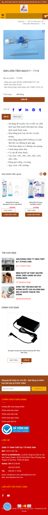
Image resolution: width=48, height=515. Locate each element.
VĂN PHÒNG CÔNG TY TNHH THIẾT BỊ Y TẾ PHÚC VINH (30, 260)
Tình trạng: (7, 94)
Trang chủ (22, 21)
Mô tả (6, 117)
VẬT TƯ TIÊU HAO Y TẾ (36, 21)
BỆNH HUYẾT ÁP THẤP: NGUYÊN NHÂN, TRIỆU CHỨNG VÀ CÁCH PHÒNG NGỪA (29, 275)
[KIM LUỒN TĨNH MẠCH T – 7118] (24, 9)
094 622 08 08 (28, 2)
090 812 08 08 (17, 2)
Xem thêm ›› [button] (8, 210)
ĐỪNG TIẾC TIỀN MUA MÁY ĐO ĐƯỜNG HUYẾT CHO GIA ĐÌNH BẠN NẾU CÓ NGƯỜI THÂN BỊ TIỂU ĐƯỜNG (30, 291)
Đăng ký (39, 389)
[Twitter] (20, 109)
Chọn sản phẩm (10, 214)
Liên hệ (24, 99)
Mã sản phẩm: (9, 78)
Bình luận (17, 117)
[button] (45, 16)
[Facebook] (13, 109)
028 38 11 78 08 (40, 2)
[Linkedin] (27, 109)
